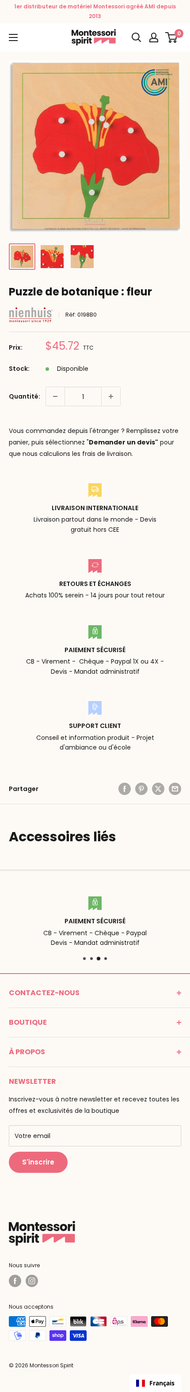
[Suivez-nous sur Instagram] (32, 1281)
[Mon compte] (153, 37)
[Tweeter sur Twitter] (158, 789)
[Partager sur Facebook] (124, 789)
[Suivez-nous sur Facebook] (15, 1281)
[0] (171, 37)
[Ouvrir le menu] (13, 37)
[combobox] (155, 1383)
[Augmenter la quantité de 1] (111, 396)
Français (162, 1383)
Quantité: (24, 396)
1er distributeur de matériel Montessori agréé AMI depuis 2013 (95, 11)
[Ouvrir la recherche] (136, 37)
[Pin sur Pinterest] (141, 789)
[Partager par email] (175, 789)
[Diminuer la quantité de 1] (55, 396)
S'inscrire (38, 1162)
